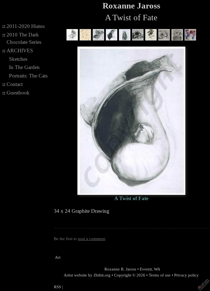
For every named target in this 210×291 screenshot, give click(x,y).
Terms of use (160, 275)
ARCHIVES (20, 50)
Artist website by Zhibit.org (87, 275)
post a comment (91, 238)
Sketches (18, 59)
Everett (146, 269)
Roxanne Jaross (131, 5)
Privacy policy (186, 275)
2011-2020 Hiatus (26, 26)
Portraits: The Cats (28, 76)
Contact (15, 84)
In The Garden (24, 67)
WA (157, 269)
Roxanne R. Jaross (119, 269)
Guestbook (18, 93)
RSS (57, 286)
